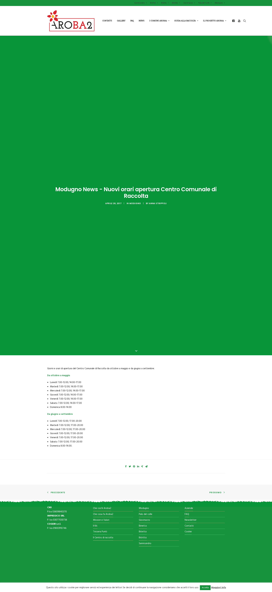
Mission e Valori (101, 520)
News (141, 20)
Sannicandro (139, 3)
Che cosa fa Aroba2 (103, 514)
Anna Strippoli (158, 203)
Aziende (189, 508)
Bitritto (153, 3)
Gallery (121, 20)
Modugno (219, 3)
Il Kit (95, 526)
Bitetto (164, 3)
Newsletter (190, 520)
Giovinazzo (188, 3)
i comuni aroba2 (158, 20)
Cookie (188, 532)
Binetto (175, 3)
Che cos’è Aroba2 (102, 508)
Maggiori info (218, 587)
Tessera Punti (100, 532)
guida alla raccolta (185, 20)
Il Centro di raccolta (103, 538)
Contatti (107, 20)
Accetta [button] (205, 587)
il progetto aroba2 (213, 20)
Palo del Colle (204, 3)
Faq (132, 20)
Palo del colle (145, 514)
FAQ (187, 514)
